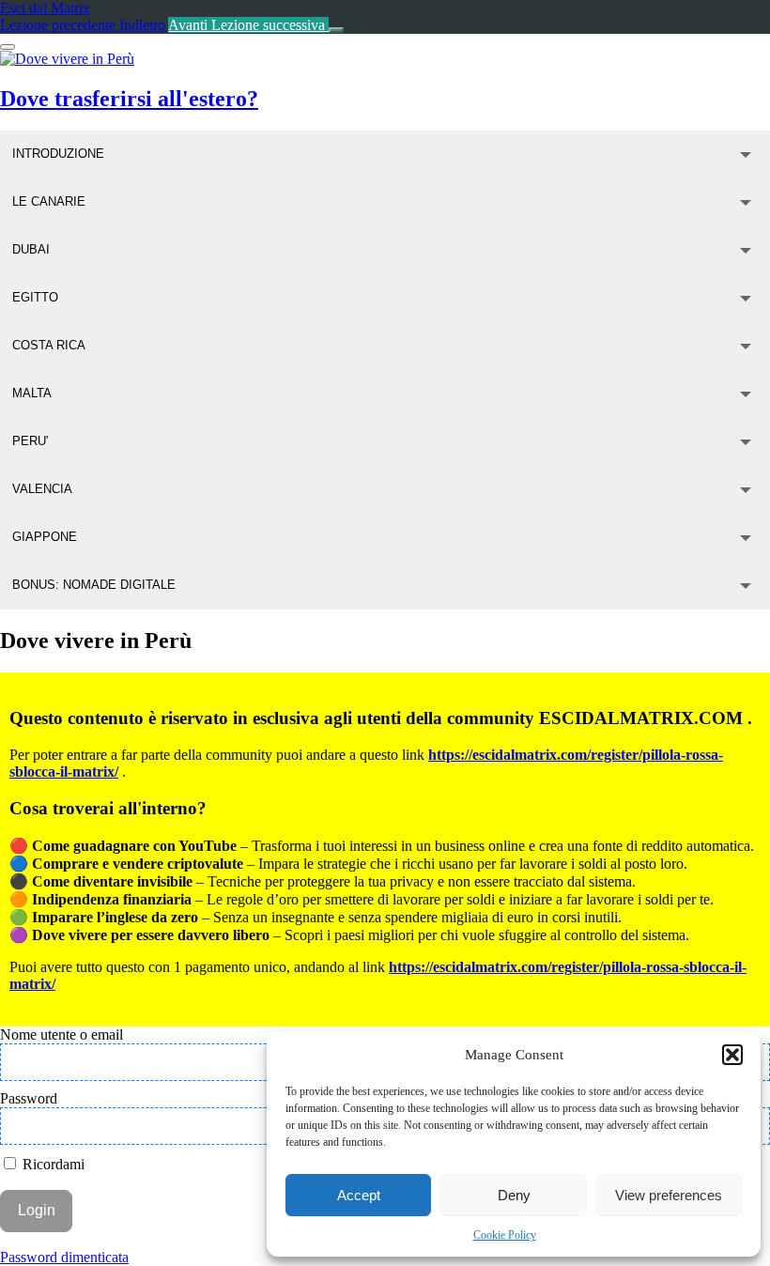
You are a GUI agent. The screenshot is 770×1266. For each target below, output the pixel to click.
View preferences (668, 1195)
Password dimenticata (64, 1257)
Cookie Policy (504, 1235)
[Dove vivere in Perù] (67, 59)
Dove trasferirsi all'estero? (129, 98)
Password (28, 1098)
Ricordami (52, 1164)
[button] (732, 1054)
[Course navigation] (336, 30)
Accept (358, 1195)
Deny (514, 1195)
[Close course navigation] (7, 47)
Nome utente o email (61, 1034)
